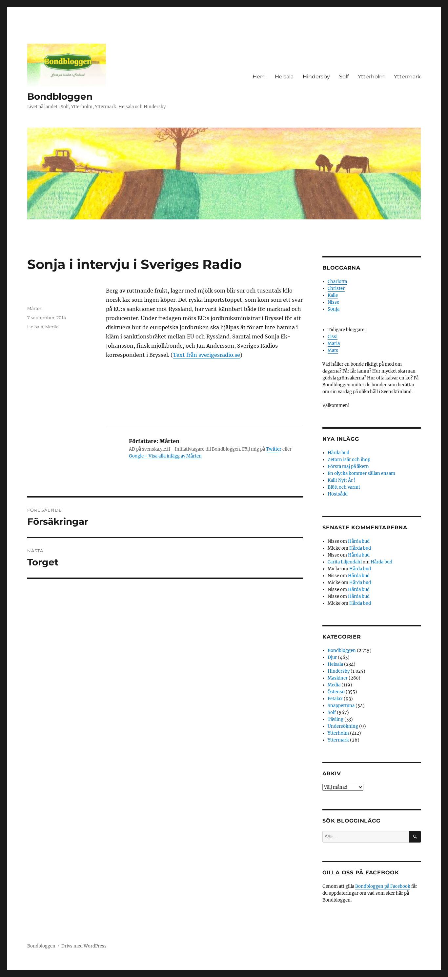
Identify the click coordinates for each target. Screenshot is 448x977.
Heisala (284, 76)
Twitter (273, 449)
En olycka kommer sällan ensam (361, 473)
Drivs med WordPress (84, 946)
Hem (259, 76)
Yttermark (407, 76)
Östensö (336, 692)
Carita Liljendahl (345, 562)
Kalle (333, 295)
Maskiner (338, 678)
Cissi (332, 336)
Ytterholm (371, 76)
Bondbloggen (59, 96)
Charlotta (337, 281)
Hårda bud (338, 453)
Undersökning (343, 726)
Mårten (35, 308)
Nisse (333, 302)
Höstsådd (338, 494)
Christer (336, 288)
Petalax (335, 699)
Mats (333, 350)
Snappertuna (341, 705)
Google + (138, 456)
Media (52, 326)
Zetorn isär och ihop (349, 459)
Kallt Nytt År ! (342, 480)
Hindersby (316, 76)
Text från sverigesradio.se (206, 355)
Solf (344, 76)
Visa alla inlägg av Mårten (175, 456)
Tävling (335, 719)
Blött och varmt (344, 487)
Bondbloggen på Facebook (382, 886)
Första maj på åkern (348, 466)
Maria (334, 343)
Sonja (333, 309)
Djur (332, 657)
